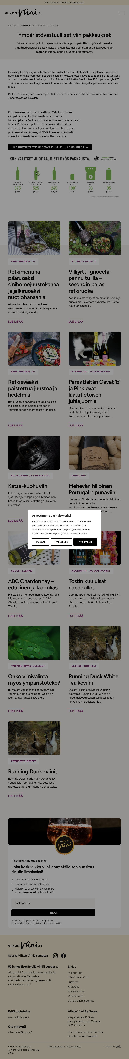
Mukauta (40, 541)
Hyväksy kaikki (85, 541)
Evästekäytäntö (78, 533)
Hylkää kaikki (61, 541)
